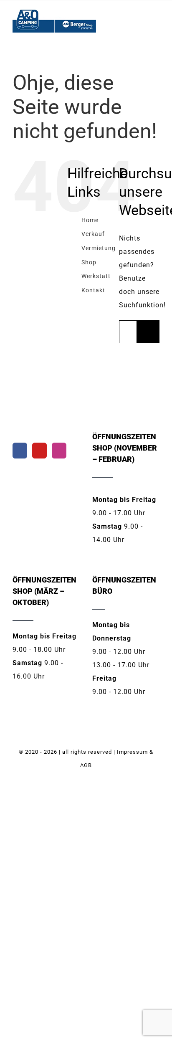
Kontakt (93, 290)
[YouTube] (39, 450)
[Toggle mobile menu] (155, 21)
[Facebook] (20, 450)
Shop (88, 262)
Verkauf (93, 233)
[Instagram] (59, 450)
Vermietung (98, 248)
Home (90, 220)
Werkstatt (96, 276)
